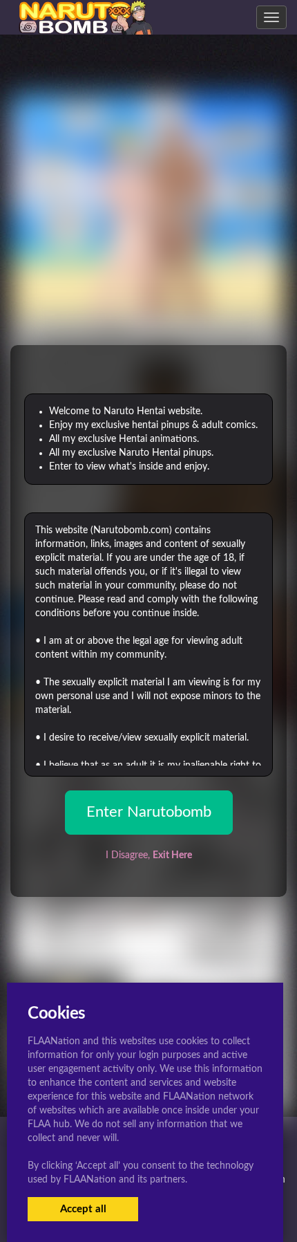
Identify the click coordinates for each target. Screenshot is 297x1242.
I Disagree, (149, 855)
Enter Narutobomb (148, 811)
